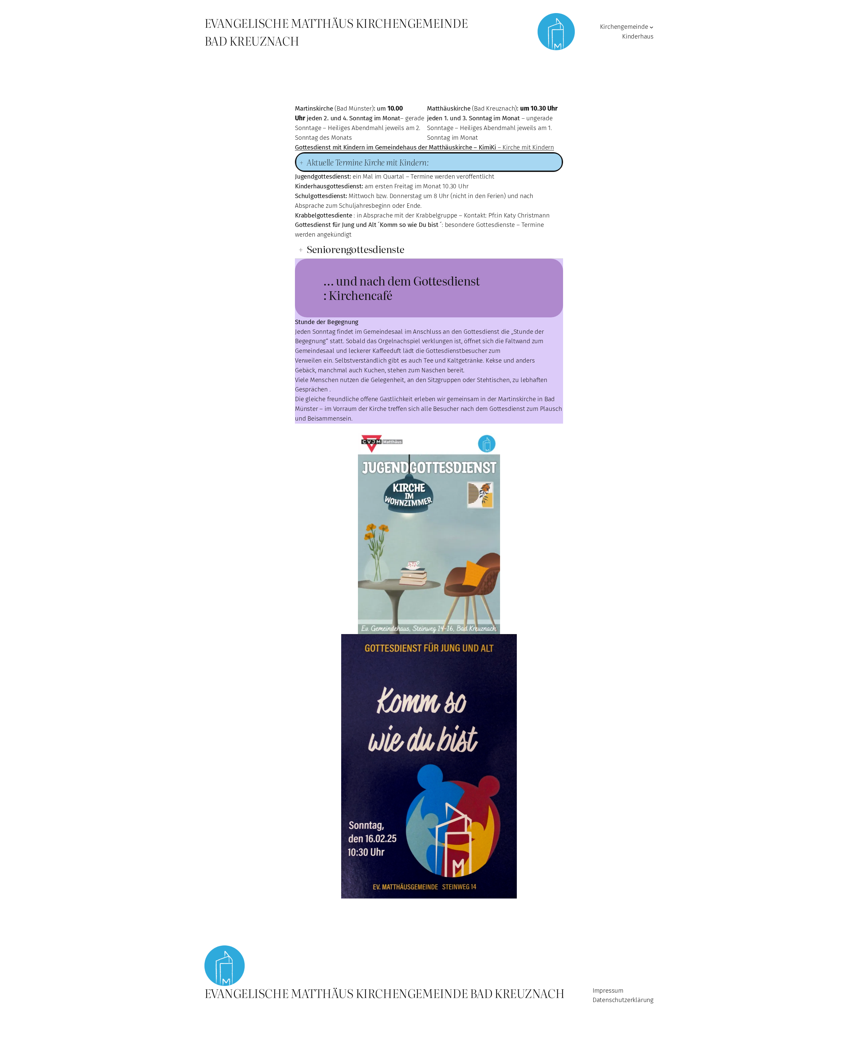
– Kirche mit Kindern (424, 147)
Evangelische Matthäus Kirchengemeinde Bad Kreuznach (384, 993)
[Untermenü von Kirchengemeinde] (652, 27)
